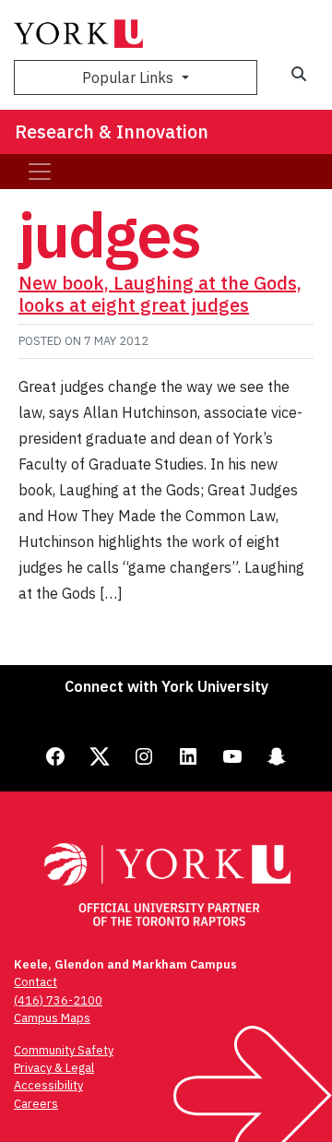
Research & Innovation (111, 131)
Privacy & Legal (54, 1068)
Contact (35, 982)
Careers (36, 1104)
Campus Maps (52, 1018)
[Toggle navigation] (40, 171)
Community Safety (63, 1050)
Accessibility (48, 1085)
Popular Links (129, 77)
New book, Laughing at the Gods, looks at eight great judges (160, 293)
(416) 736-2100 (58, 1000)
